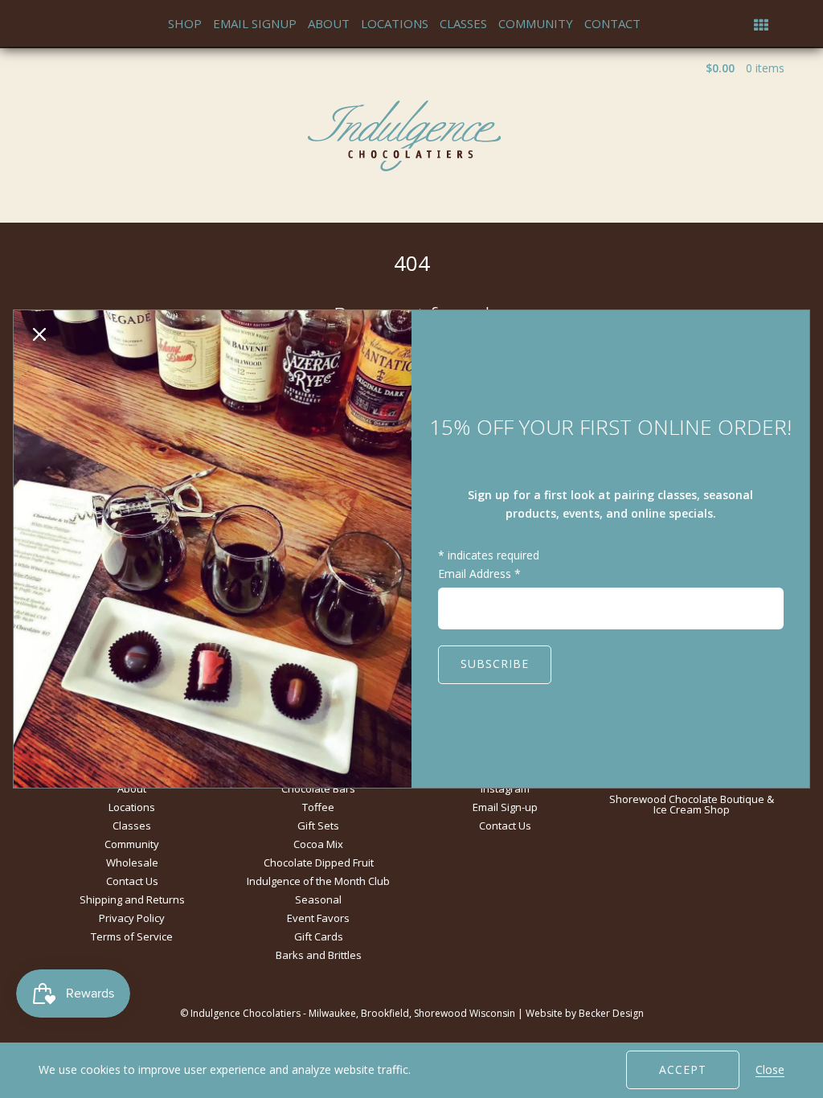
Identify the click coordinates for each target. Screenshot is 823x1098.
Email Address (479, 573)
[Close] (39, 336)
